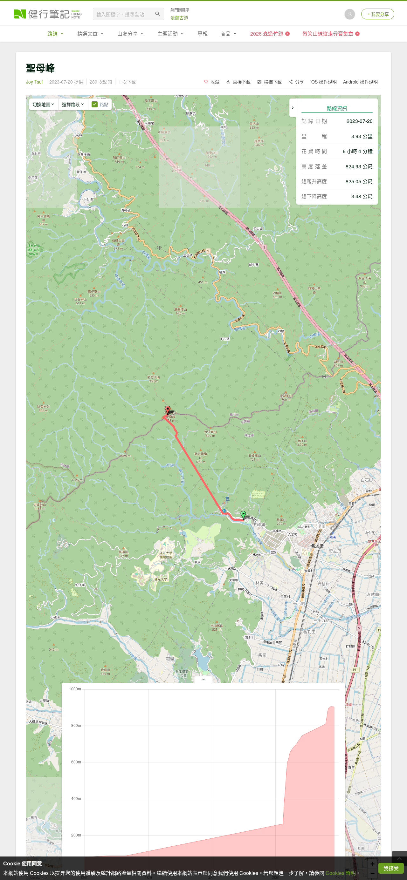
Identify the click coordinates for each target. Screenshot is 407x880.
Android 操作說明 (360, 81)
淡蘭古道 (179, 17)
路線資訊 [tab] (337, 108)
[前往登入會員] (350, 14)
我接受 (391, 868)
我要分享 (380, 14)
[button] (243, 515)
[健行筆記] (48, 14)
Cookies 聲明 (341, 873)
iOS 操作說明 (323, 81)
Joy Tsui (34, 81)
